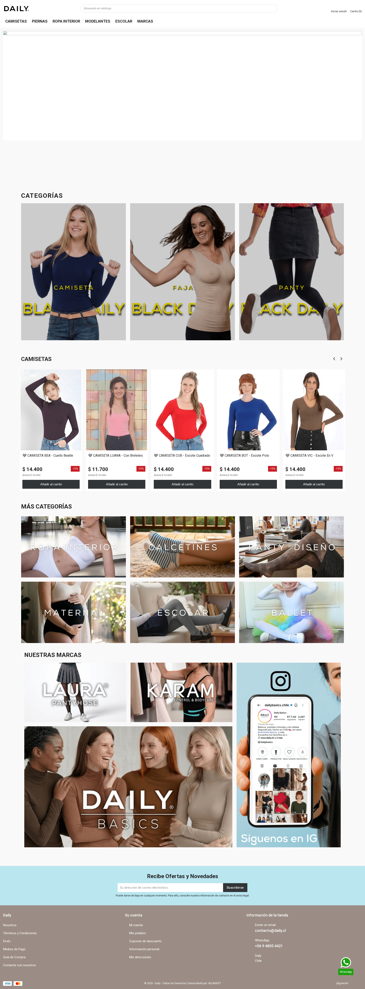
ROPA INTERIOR (66, 21)
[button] (30, 105)
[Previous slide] (334, 359)
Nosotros (9, 925)
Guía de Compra (14, 957)
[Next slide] (341, 359)
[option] (182, 105)
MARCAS (145, 21)
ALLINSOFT (214, 983)
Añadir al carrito (51, 484)
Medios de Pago (14, 949)
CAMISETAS (16, 21)
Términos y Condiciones (20, 933)
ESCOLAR (123, 21)
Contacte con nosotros (19, 965)
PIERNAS (40, 21)
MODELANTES (97, 21)
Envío (7, 941)
